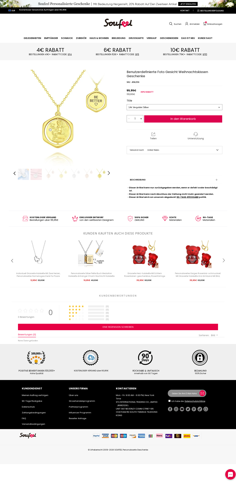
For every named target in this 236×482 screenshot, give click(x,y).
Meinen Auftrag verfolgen (35, 395)
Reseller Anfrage (77, 418)
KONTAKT (184, 10)
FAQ (24, 418)
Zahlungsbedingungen (34, 412)
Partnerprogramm (78, 406)
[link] (32, 38)
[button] (174, 23)
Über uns (73, 395)
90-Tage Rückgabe (32, 401)
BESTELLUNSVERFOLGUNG (212, 10)
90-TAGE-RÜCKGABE (188, 197)
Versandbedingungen (33, 424)
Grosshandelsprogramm (82, 401)
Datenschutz (28, 406)
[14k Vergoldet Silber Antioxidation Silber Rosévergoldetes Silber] (174, 107)
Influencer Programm (80, 412)
